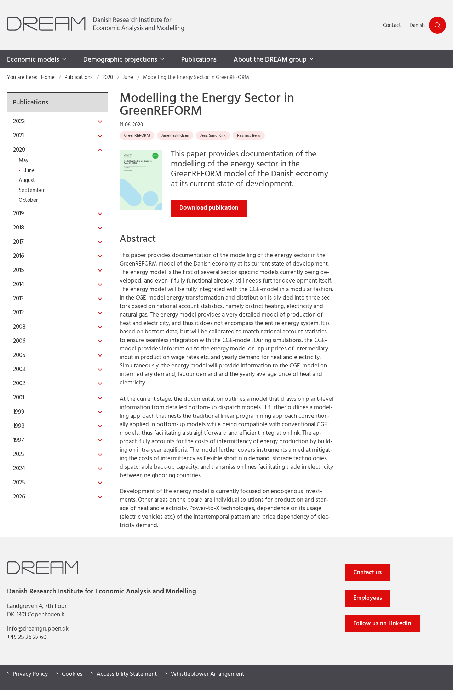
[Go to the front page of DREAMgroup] (193, 25)
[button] (98, 122)
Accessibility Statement (127, 674)
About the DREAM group (270, 60)
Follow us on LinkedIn (382, 623)
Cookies (72, 674)
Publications (199, 60)
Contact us (367, 572)
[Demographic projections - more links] (161, 59)
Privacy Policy (30, 674)
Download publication (209, 208)
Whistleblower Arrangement (207, 674)
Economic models (33, 60)
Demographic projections (120, 60)
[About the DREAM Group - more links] (311, 59)
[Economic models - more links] (63, 59)
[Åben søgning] (437, 25)
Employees (367, 598)
